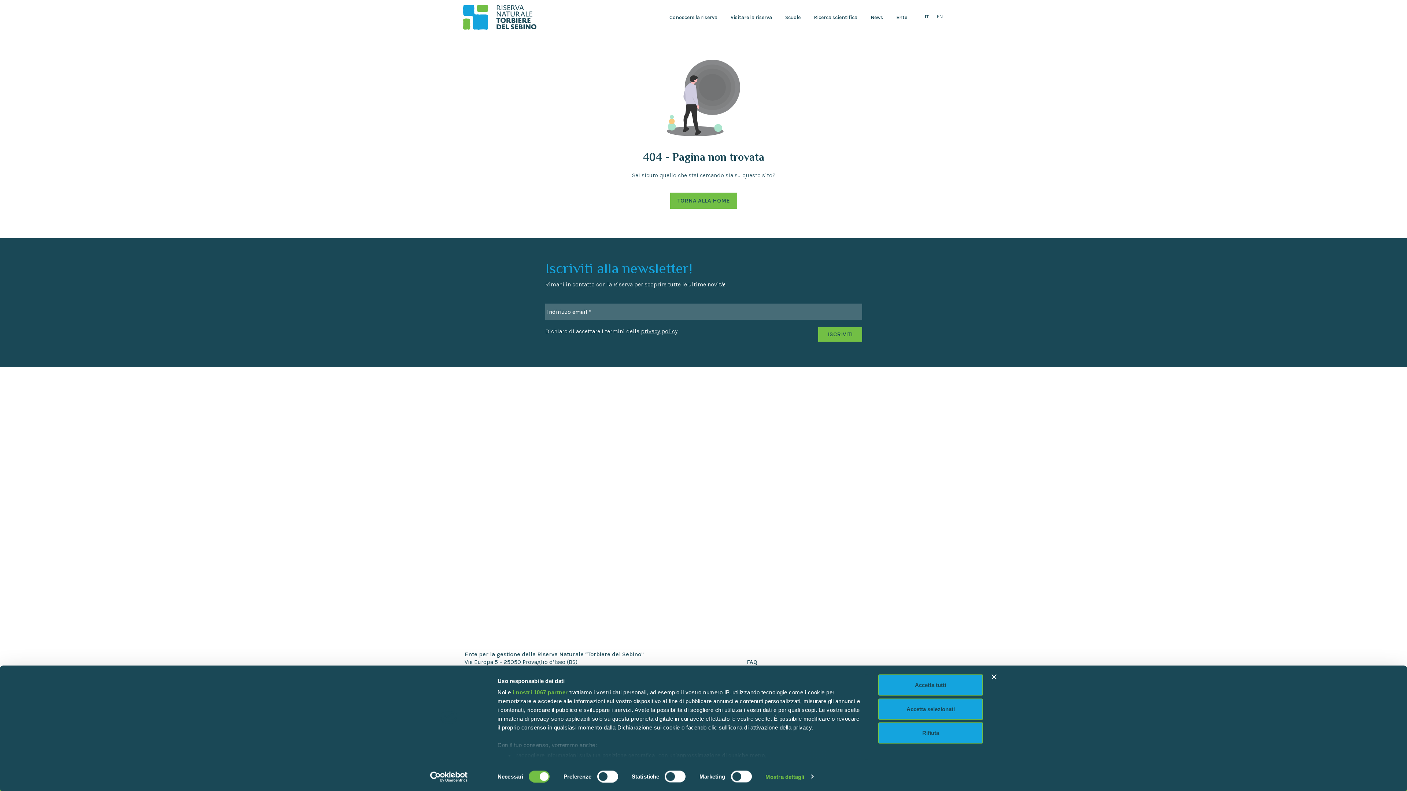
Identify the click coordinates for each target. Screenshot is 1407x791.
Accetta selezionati (930, 709)
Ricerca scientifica (835, 17)
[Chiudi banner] (994, 677)
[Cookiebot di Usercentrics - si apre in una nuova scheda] (449, 776)
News (877, 17)
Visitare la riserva (751, 17)
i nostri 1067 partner (540, 692)
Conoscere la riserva (693, 17)
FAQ (752, 661)
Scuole (793, 17)
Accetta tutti (930, 685)
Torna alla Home (703, 200)
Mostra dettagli (785, 776)
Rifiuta (930, 733)
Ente (901, 17)
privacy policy (659, 331)
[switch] (607, 776)
